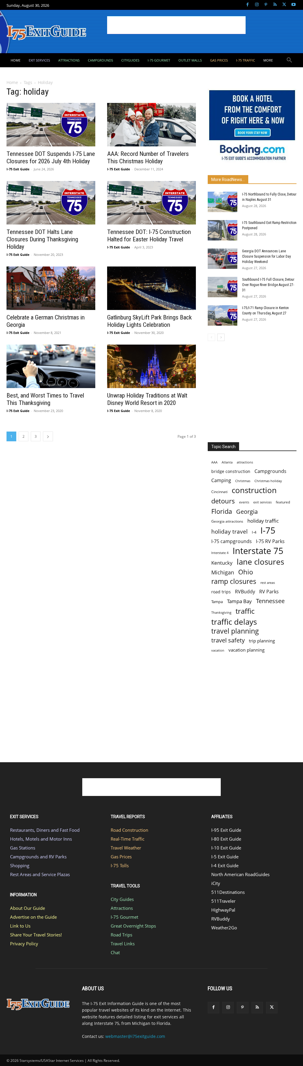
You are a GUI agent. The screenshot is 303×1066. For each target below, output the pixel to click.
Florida (221, 511)
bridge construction (230, 471)
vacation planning (246, 650)
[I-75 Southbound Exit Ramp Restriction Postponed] (222, 230)
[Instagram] (257, 5)
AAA (214, 462)
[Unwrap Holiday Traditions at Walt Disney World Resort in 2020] (151, 366)
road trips (221, 592)
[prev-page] (211, 337)
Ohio (245, 572)
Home (12, 82)
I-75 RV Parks (270, 541)
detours (223, 501)
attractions (245, 462)
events (244, 502)
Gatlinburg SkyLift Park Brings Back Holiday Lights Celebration (149, 321)
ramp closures (233, 581)
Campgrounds (270, 471)
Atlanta (227, 462)
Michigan (222, 572)
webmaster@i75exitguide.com (135, 1036)
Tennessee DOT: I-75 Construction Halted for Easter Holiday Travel (149, 235)
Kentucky (222, 563)
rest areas (267, 582)
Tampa (217, 601)
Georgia (247, 511)
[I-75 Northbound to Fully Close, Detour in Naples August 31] (222, 202)
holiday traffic (263, 521)
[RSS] (275, 5)
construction (254, 490)
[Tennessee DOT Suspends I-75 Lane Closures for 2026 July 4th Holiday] (51, 124)
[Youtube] (293, 5)
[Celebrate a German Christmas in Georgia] (51, 288)
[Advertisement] (176, 25)
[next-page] (48, 436)
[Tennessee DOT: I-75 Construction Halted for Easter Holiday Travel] (151, 202)
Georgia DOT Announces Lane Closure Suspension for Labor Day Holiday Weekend (266, 256)
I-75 (267, 530)
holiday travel (229, 532)
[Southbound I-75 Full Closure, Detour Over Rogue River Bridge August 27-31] (222, 287)
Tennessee (270, 601)
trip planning (262, 641)
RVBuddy (245, 592)
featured (283, 502)
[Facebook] (247, 5)
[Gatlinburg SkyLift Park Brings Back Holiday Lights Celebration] (151, 288)
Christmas (242, 481)
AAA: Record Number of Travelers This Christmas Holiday (148, 157)
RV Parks (269, 592)
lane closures (260, 562)
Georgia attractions (227, 521)
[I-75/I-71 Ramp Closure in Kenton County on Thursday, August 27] (222, 315)
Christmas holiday (268, 481)
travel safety (228, 640)
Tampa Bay (239, 601)
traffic (245, 611)
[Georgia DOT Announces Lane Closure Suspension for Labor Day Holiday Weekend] (222, 258)
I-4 (254, 532)
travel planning (235, 631)
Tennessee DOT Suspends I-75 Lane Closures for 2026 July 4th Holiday (51, 157)
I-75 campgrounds (231, 541)
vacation (217, 650)
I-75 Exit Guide (18, 169)
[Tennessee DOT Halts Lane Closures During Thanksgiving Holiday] (51, 202)
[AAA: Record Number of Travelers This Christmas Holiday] (151, 124)
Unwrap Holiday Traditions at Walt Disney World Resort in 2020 (147, 399)
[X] (284, 5)
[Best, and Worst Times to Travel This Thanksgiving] (51, 366)
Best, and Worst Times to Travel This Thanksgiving (45, 399)
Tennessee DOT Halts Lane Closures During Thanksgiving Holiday (42, 239)
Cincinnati (219, 491)
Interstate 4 (219, 552)
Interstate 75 (258, 550)
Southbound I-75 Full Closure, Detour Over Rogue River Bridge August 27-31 (268, 284)
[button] (289, 60)
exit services (262, 502)
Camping (221, 480)
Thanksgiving (221, 612)
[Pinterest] (266, 5)
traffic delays (234, 622)
